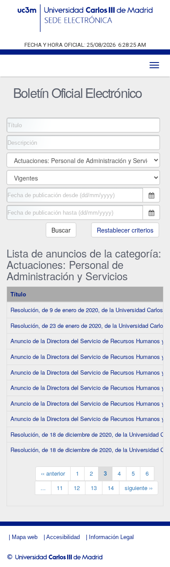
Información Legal (111, 537)
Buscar (61, 230)
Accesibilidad (63, 537)
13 (94, 488)
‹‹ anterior (53, 473)
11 (60, 488)
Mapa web (24, 537)
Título (18, 294)
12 (77, 488)
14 (111, 488)
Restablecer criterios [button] (125, 230)
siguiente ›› (139, 488)
